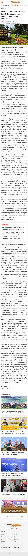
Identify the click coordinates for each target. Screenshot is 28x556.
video (15, 541)
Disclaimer (16, 547)
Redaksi (3, 545)
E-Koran (16, 5)
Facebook (10, 530)
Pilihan (2, 539)
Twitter (14, 530)
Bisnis (3, 388)
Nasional (2, 534)
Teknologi (16, 539)
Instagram (12, 530)
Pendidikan (9, 388)
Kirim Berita (16, 545)
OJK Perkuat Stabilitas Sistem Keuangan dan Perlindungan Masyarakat (11, 238)
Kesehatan (3, 541)
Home (2, 8)
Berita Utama (6, 5)
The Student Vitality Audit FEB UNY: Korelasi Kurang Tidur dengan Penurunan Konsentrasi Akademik (13, 233)
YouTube (16, 530)
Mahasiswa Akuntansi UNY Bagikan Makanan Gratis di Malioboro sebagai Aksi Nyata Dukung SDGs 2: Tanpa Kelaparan (13, 228)
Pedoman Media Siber (6, 547)
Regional (15, 534)
